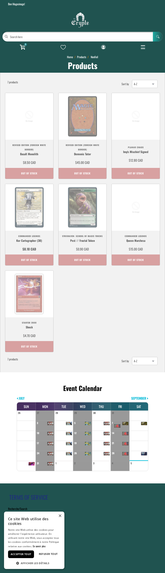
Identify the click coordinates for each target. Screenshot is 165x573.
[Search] (158, 36)
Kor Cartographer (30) (29, 240)
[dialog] (34, 540)
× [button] (59, 515)
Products (81, 57)
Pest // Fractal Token (82, 240)
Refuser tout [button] (48, 554)
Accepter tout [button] (21, 554)
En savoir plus (39, 546)
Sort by (125, 84)
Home (70, 57)
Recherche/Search (17, 509)
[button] (34, 563)
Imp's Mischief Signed (135, 152)
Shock (29, 327)
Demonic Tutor (82, 154)
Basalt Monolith (29, 154)
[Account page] (103, 47)
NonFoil (94, 57)
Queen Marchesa (135, 240)
